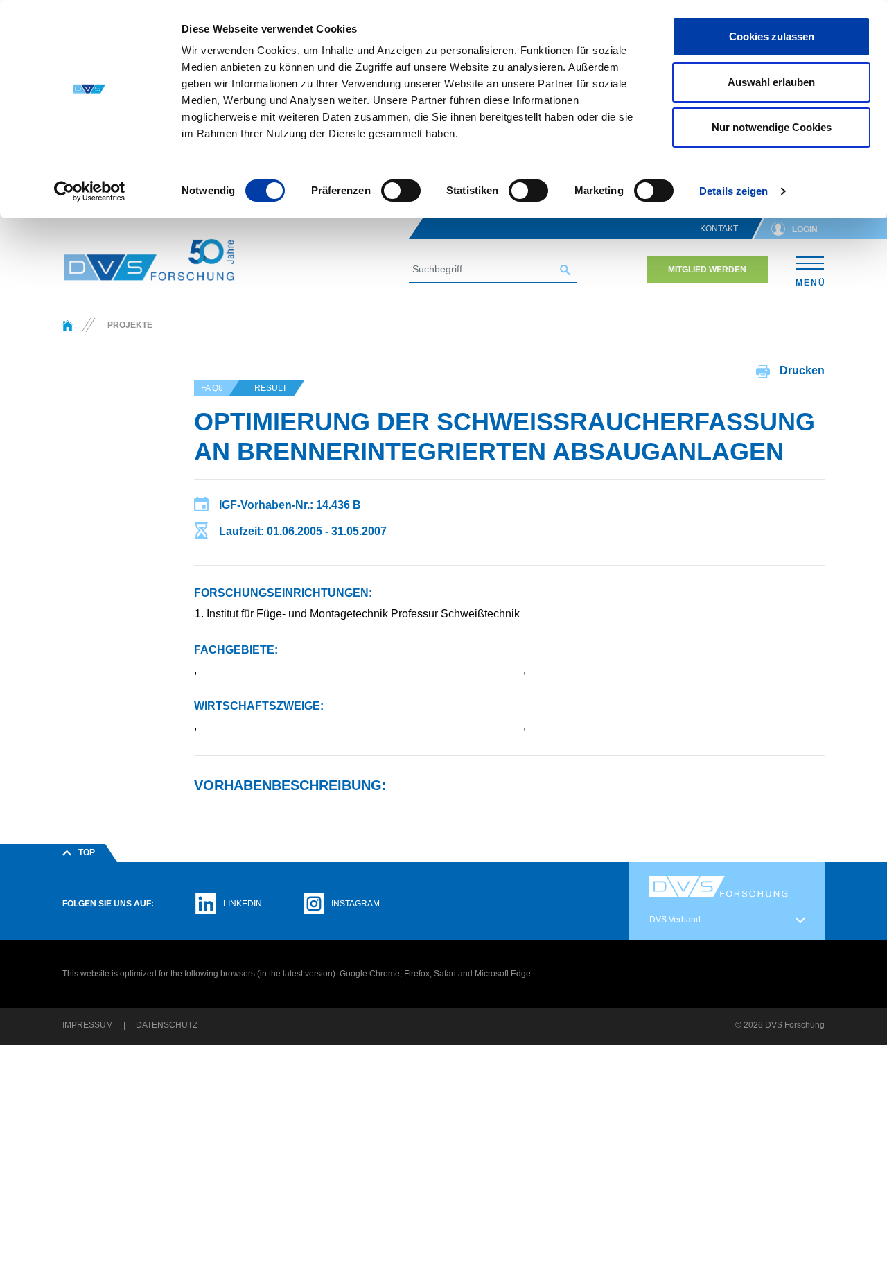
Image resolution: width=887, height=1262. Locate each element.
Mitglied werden (707, 269)
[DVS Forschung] (149, 260)
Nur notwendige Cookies (772, 127)
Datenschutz (166, 1025)
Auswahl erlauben (771, 82)
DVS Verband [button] (675, 919)
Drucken (801, 370)
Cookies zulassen (771, 36)
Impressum (87, 1025)
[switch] (401, 190)
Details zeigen (733, 191)
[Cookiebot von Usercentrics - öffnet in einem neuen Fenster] (89, 191)
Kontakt (719, 229)
